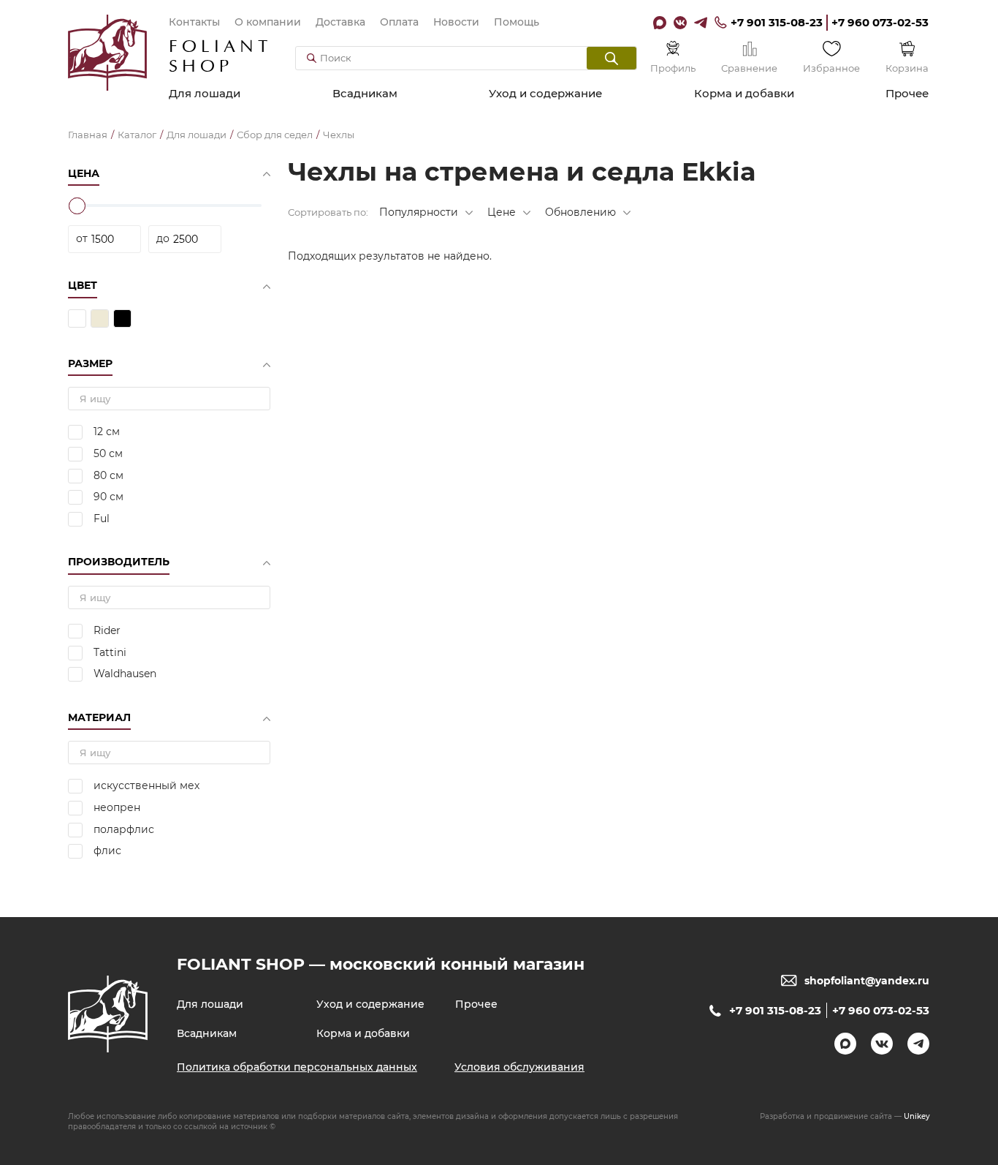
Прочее (907, 93)
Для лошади (204, 93)
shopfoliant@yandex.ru (866, 980)
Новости (456, 22)
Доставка (340, 22)
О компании (268, 22)
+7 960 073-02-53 (880, 22)
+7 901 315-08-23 (777, 22)
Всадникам (364, 93)
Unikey (917, 1116)
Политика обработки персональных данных (297, 1067)
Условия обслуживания (519, 1067)
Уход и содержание (545, 93)
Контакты (194, 22)
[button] (611, 58)
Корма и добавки (744, 93)
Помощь (516, 22)
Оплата (399, 22)
